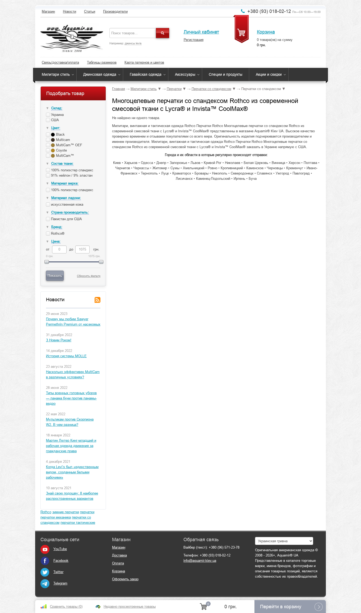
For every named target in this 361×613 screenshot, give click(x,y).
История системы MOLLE (66, 356)
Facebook (60, 561)
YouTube (60, 549)
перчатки (87, 512)
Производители (115, 11)
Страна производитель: (70, 212)
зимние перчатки (65, 512)
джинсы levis (133, 43)
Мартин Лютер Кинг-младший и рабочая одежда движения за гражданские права (71, 445)
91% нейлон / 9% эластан (71, 175)
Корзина (266, 32)
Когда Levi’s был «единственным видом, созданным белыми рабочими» (72, 472)
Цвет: (55, 128)
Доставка (119, 555)
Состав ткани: (62, 164)
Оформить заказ (125, 579)
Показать (55, 275)
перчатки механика (55, 517)
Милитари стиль (56, 74)
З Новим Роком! (58, 340)
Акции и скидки (269, 74)
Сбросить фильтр (88, 275)
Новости (69, 11)
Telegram (60, 583)
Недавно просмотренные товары (130, 607)
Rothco (45, 512)
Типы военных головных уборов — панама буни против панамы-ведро (71, 398)
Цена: (56, 241)
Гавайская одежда (145, 74)
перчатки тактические (78, 523)
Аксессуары (185, 74)
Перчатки (174, 89)
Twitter (58, 572)
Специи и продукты (225, 74)
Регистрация (193, 40)
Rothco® (57, 233)
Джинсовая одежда (99, 74)
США (54, 120)
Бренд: (56, 227)
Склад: (56, 108)
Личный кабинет (201, 32)
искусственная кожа (66, 204)
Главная (118, 89)
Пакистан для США (66, 219)
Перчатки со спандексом (211, 89)
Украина (57, 115)
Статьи (89, 11)
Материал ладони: (66, 198)
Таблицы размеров (102, 62)
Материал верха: (64, 183)
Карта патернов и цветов (144, 62)
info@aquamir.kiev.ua (199, 561)
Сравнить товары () (66, 607)
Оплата (118, 563)
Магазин (48, 11)
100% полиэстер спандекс (71, 170)
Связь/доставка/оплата (60, 62)
